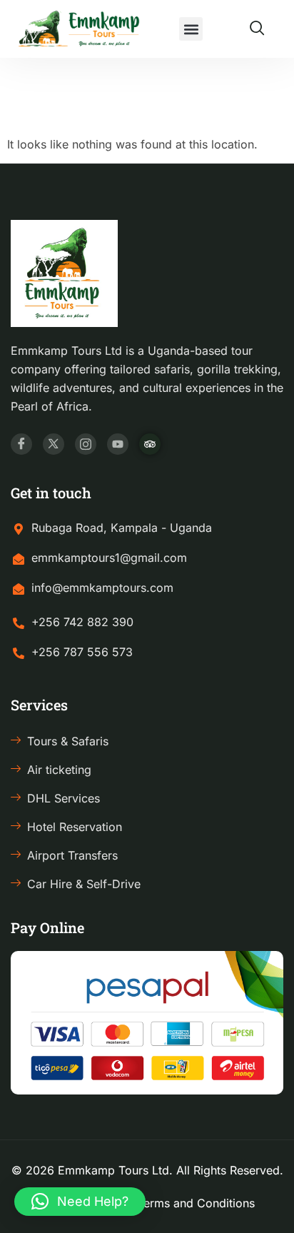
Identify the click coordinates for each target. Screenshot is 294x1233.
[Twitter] (53, 444)
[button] (191, 29)
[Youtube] (117, 444)
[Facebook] (21, 444)
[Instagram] (85, 444)
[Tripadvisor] (150, 444)
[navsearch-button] (257, 29)
